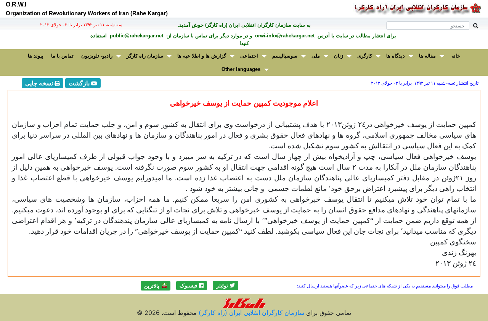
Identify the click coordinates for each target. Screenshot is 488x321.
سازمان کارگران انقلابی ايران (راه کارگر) (250, 312)
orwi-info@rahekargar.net (284, 36)
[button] (225, 285)
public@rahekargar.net (135, 36)
